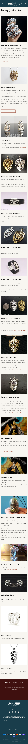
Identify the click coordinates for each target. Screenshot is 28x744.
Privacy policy (22, 739)
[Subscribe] (23, 696)
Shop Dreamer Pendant (8, 111)
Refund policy (16, 739)
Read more (5, 61)
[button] (2, 3)
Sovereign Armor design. (12, 569)
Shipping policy (18, 741)
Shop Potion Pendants (8, 451)
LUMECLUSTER (9, 739)
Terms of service (11, 741)
